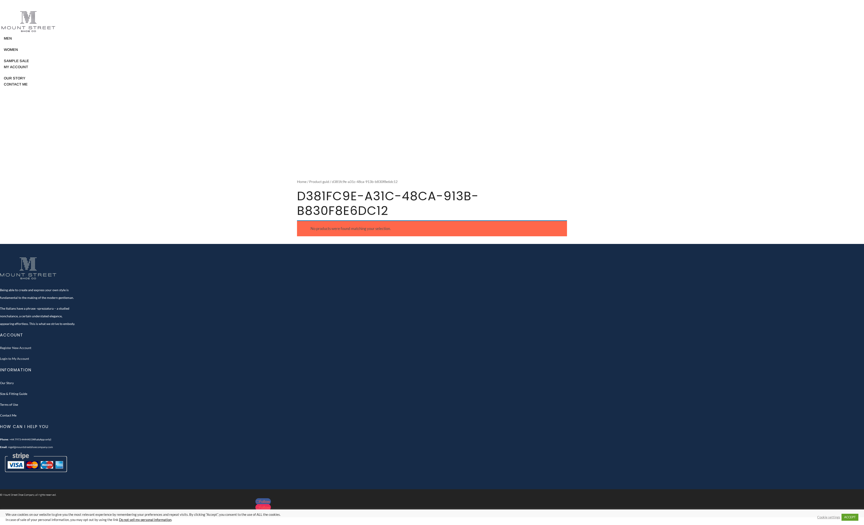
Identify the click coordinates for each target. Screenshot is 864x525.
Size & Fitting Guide (13, 394)
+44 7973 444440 (20, 439)
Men (8, 38)
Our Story (7, 383)
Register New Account (15, 348)
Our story (14, 78)
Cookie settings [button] (828, 517)
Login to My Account (14, 359)
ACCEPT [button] (850, 517)
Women (11, 50)
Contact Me (16, 84)
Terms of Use (9, 404)
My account (16, 67)
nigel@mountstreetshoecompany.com (30, 447)
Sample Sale (16, 61)
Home (301, 182)
